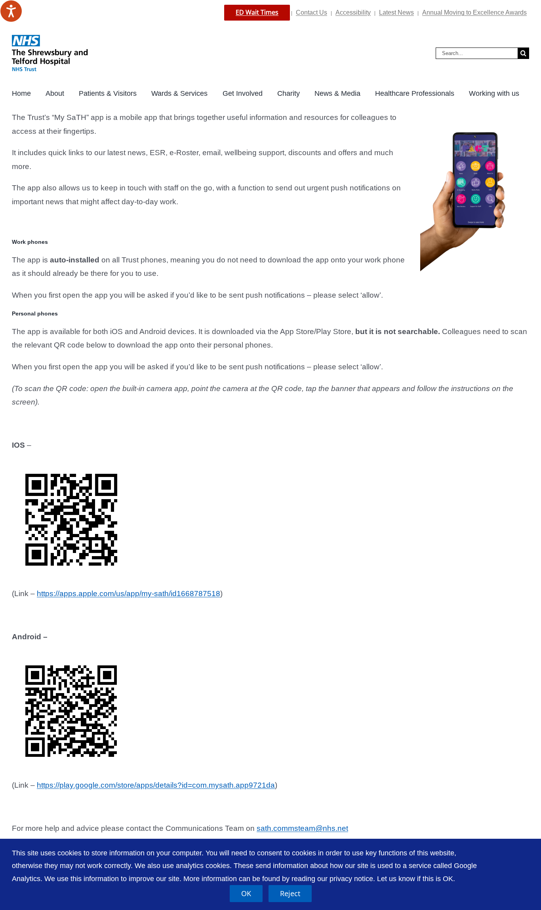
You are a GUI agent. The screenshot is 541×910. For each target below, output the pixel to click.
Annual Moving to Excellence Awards (474, 12)
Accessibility (353, 12)
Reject (290, 893)
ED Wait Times (257, 12)
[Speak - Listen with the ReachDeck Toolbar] (11, 11)
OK (246, 893)
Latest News (396, 12)
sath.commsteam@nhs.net (302, 828)
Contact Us (311, 12)
